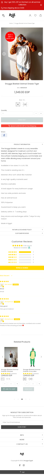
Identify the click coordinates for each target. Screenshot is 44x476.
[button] (12, 252)
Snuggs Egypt (12, 15)
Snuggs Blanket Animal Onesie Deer (13, 370)
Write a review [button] (22, 268)
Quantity (4, 110)
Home (11, 23)
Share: (3, 132)
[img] (4, 281)
